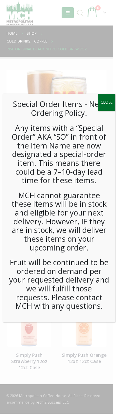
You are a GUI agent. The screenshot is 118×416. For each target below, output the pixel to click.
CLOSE (106, 102)
